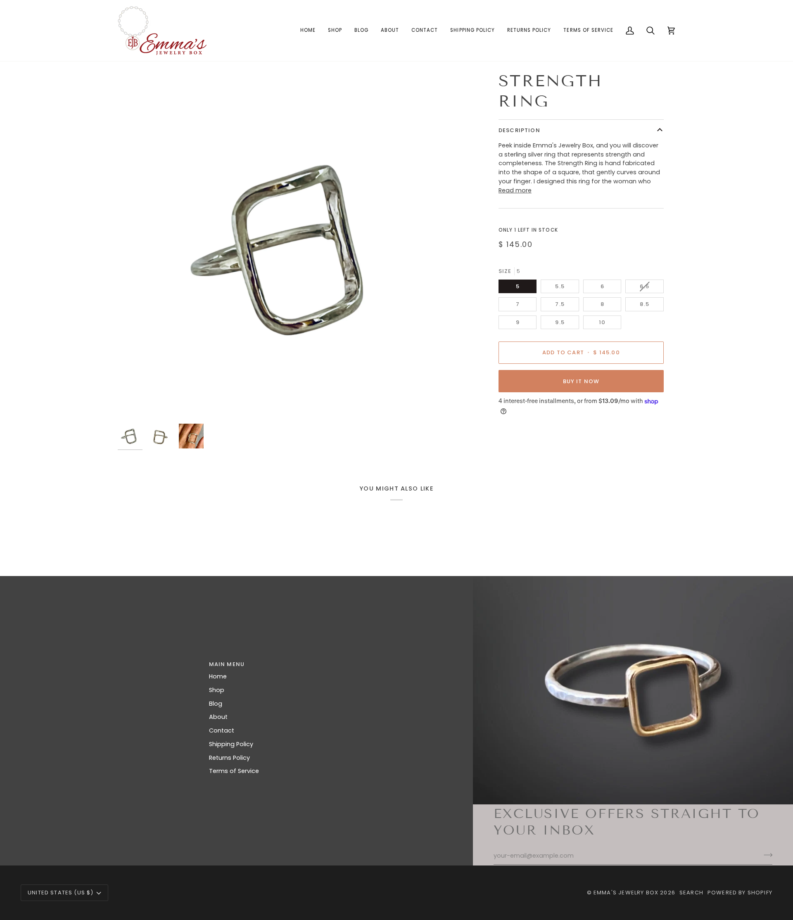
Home (218, 676)
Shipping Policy (231, 744)
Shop (216, 690)
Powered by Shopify (740, 892)
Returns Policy (229, 758)
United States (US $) (60, 892)
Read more (515, 190)
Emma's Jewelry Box (626, 892)
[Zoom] (133, 404)
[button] (335, 30)
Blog (215, 703)
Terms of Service (234, 771)
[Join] (765, 854)
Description (519, 130)
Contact (221, 730)
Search (691, 892)
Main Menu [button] (227, 664)
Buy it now (581, 381)
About (218, 717)
